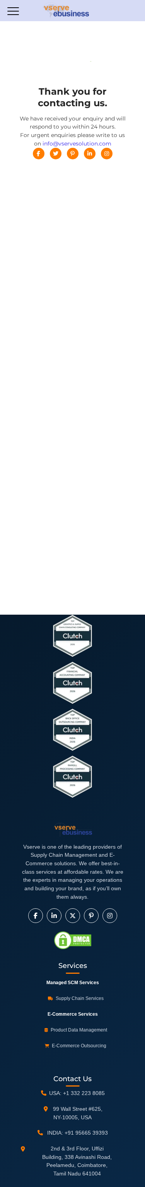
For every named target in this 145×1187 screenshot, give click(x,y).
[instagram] (109, 915)
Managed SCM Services (72, 982)
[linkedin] (54, 915)
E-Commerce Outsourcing (78, 1045)
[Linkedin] (90, 153)
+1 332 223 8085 (84, 1093)
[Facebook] (38, 153)
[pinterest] (91, 915)
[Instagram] (107, 153)
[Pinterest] (72, 153)
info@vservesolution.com (77, 143)
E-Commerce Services (73, 1014)
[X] (72, 915)
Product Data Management (78, 1030)
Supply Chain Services (79, 998)
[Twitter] (55, 153)
